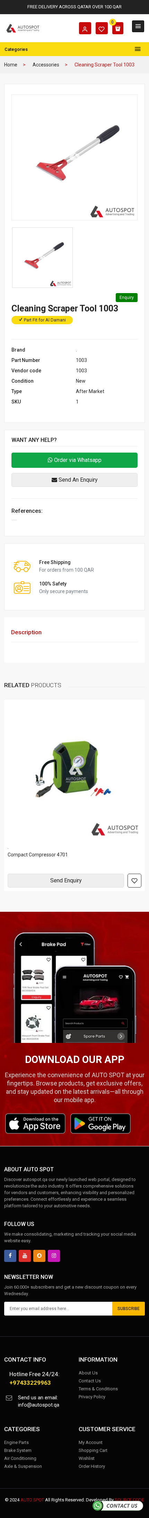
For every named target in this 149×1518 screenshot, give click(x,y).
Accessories (46, 64)
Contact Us (90, 1380)
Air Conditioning (20, 1458)
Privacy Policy (92, 1396)
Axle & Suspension (23, 1466)
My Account (91, 1442)
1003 (81, 360)
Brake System (18, 1450)
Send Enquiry (66, 880)
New (81, 381)
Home (10, 64)
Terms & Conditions (98, 1388)
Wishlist (87, 1458)
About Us (88, 1372)
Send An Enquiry (77, 479)
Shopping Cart (93, 1450)
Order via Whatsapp (77, 460)
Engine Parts (16, 1442)
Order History (92, 1466)
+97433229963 (30, 1382)
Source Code (129, 1499)
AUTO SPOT (32, 1499)
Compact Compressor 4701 (38, 854)
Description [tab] (26, 632)
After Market (90, 391)
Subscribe (128, 1308)
